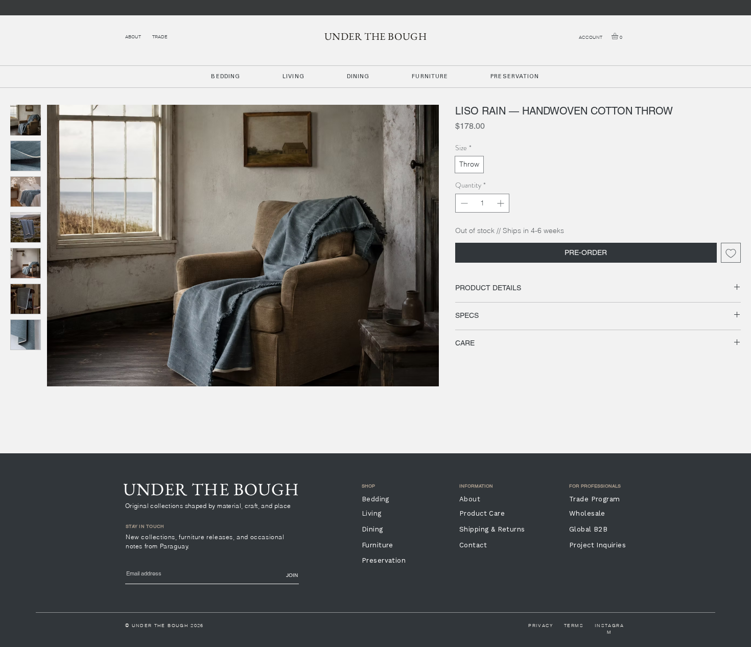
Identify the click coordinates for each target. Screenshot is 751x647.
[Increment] (501, 203)
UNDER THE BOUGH (375, 36)
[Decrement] (463, 203)
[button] (619, 36)
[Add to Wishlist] (731, 253)
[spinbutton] (482, 203)
